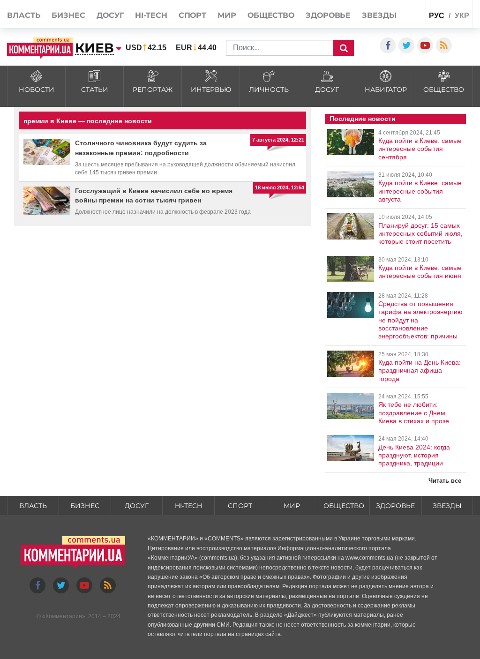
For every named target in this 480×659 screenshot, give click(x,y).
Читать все (444, 480)
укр (462, 16)
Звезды (379, 15)
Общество (271, 15)
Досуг (110, 15)
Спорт (193, 15)
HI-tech (151, 15)
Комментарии (63, 616)
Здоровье (328, 15)
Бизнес (68, 15)
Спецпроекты (400, 35)
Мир (227, 15)
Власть (23, 15)
